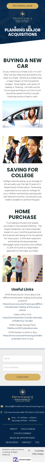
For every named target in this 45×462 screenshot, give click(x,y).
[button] (22, 6)
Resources (12, 442)
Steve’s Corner (22, 433)
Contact (26, 442)
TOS (37, 442)
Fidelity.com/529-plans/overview (22, 328)
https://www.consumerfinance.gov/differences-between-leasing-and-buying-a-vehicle (22, 307)
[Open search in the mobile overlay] (21, 28)
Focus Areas (28, 429)
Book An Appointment (22, 438)
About (13, 429)
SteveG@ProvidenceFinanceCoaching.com (24, 406)
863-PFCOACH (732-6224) (32, 412)
